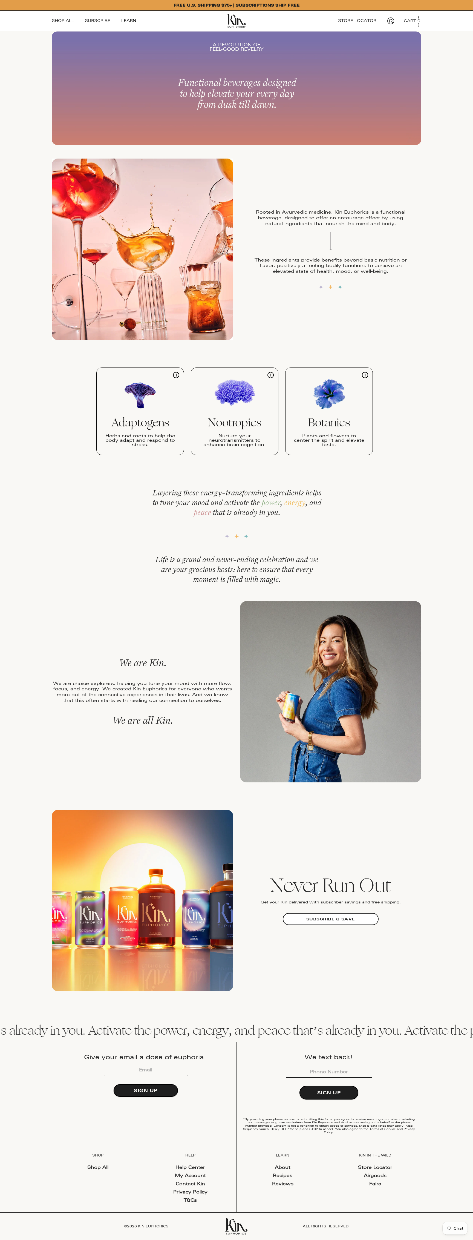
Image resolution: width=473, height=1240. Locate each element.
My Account (190, 1175)
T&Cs (190, 1200)
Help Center (190, 1167)
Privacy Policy (190, 1191)
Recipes (282, 1175)
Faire (375, 1183)
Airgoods (375, 1175)
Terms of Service (383, 1128)
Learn (128, 20)
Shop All (63, 20)
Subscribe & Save (330, 919)
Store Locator (357, 20)
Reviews (282, 1183)
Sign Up (146, 1090)
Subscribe (97, 20)
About (282, 1167)
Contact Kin (190, 1183)
